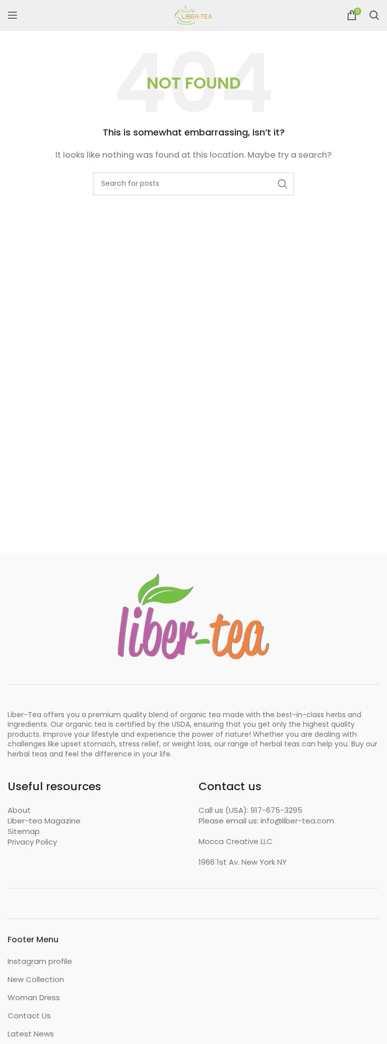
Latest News (31, 1033)
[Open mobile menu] (13, 15)
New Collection (36, 979)
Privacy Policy (32, 842)
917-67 (262, 810)
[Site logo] (193, 14)
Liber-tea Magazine (44, 820)
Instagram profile (40, 961)
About (19, 810)
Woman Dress (34, 997)
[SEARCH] (282, 183)
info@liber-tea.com (297, 820)
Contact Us (29, 1015)
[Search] (374, 15)
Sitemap (24, 831)
